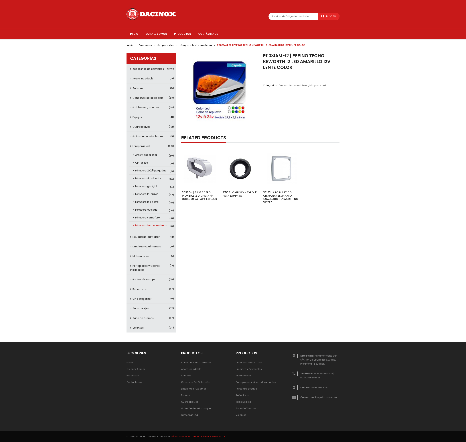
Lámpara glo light (146, 186)
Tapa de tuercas (143, 318)
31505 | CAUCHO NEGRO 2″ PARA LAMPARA (240, 194)
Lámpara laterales (146, 194)
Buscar (331, 16)
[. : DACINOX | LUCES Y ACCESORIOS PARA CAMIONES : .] (151, 14)
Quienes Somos (136, 369)
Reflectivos (140, 289)
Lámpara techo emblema (195, 45)
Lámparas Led (189, 415)
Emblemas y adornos (146, 107)
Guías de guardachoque (148, 136)
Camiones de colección (148, 98)
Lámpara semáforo (147, 217)
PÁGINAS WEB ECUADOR (185, 436)
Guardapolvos (141, 127)
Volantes (138, 328)
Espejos (137, 117)
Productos (145, 45)
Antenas (138, 88)
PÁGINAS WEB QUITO (213, 436)
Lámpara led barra (147, 202)
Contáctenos (134, 382)
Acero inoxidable (143, 78)
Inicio (130, 45)
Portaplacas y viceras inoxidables (145, 268)
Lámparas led (165, 45)
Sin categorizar (142, 299)
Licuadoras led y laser (146, 237)
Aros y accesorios (146, 155)
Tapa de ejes (141, 308)
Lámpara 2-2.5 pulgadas (150, 170)
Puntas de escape (144, 279)
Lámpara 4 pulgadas (148, 178)
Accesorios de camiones (148, 69)
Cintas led (141, 163)
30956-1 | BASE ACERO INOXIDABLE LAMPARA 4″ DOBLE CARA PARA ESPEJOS (199, 196)
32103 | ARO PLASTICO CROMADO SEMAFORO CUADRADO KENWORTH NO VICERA (280, 197)
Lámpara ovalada (146, 210)
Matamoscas (141, 256)
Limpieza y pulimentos (147, 246)
